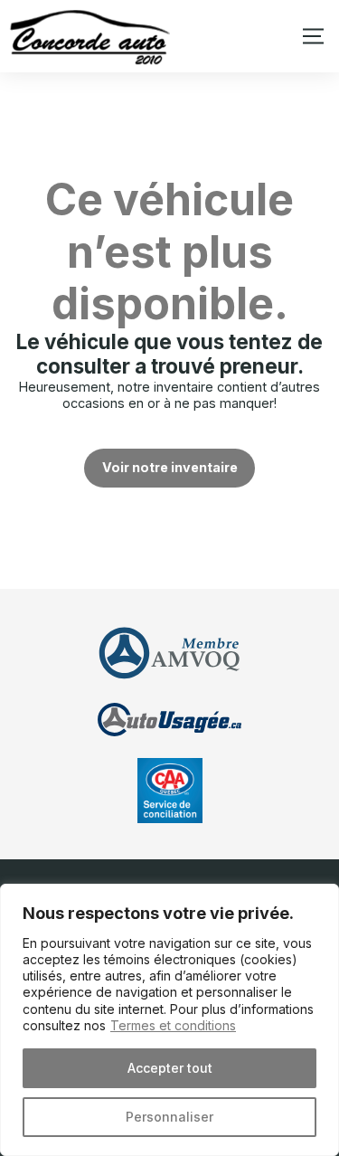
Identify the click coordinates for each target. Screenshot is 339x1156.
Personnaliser (169, 1116)
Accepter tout (169, 1067)
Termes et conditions (173, 1025)
